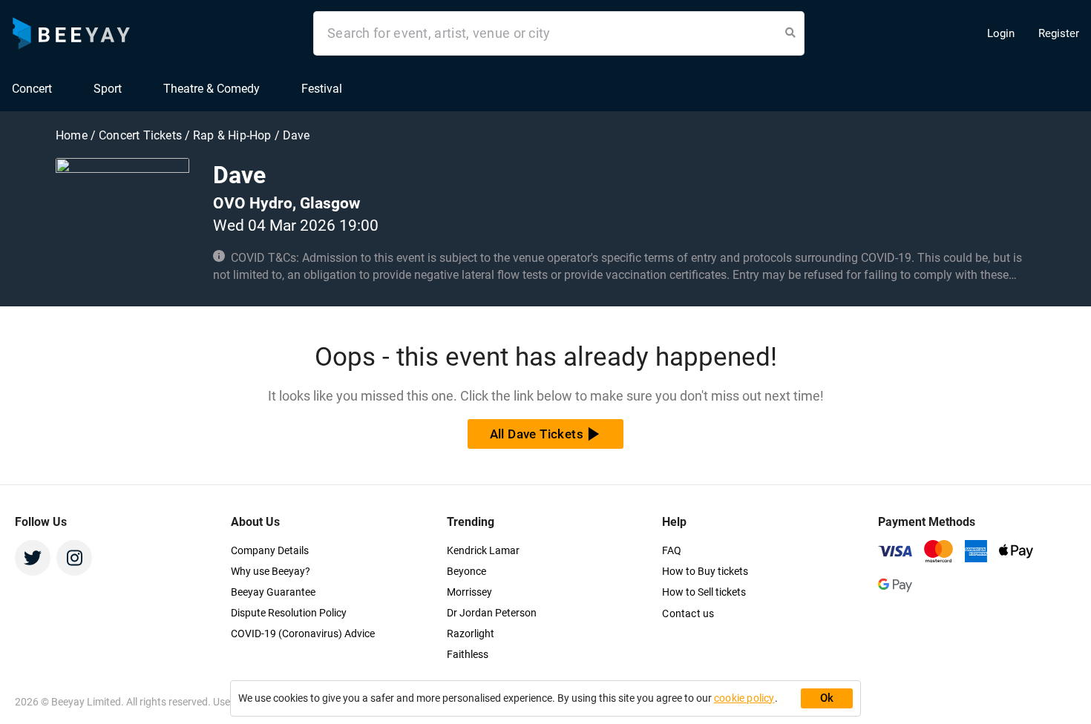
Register (1058, 33)
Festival (321, 89)
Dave (296, 135)
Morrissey (469, 592)
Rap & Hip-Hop (234, 135)
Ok (827, 698)
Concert (32, 89)
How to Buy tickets (705, 571)
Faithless (467, 654)
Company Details (270, 550)
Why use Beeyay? (270, 571)
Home (73, 135)
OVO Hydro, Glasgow (286, 203)
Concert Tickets (140, 135)
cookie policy (744, 698)
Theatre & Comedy (211, 89)
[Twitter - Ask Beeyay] (32, 558)
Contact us (688, 613)
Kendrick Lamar (483, 550)
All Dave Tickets (536, 434)
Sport (108, 89)
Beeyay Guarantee (273, 592)
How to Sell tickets (704, 592)
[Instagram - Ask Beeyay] (74, 558)
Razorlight (470, 633)
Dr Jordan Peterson (492, 613)
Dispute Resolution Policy (289, 613)
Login (1001, 33)
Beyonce (466, 571)
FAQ (671, 550)
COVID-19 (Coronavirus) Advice (303, 633)
